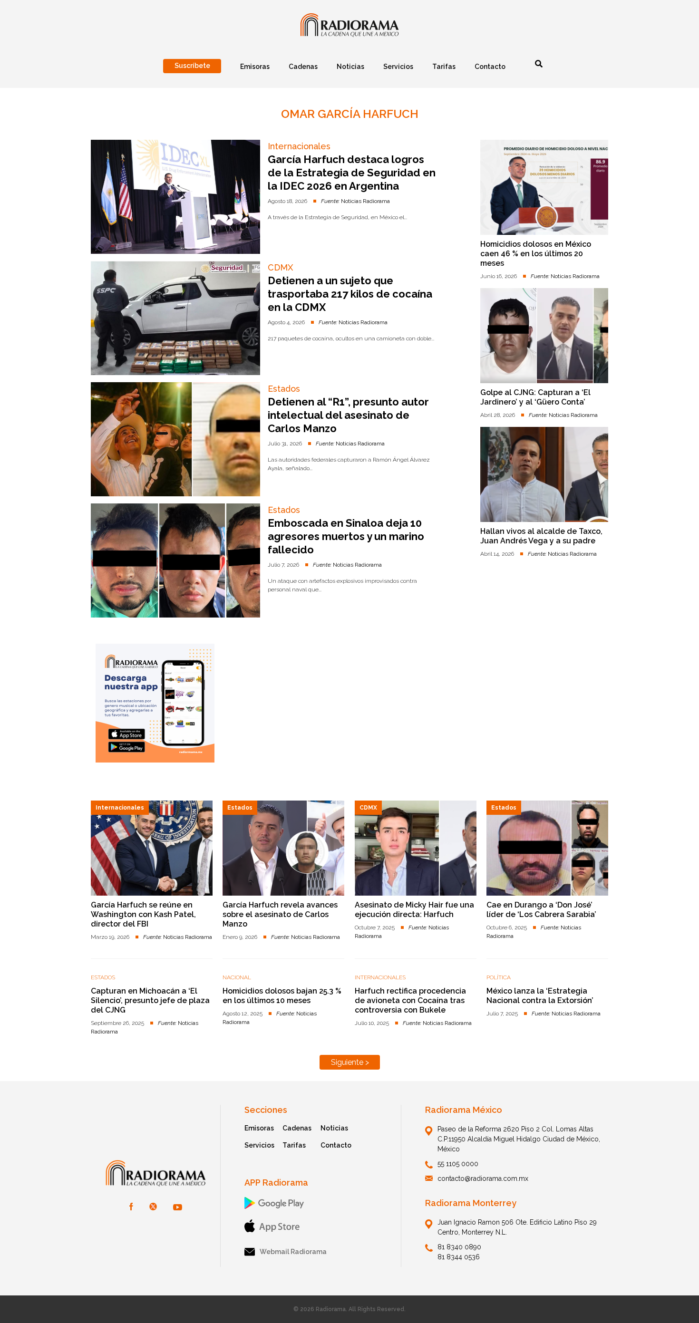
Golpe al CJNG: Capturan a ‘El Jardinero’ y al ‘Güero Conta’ (535, 397)
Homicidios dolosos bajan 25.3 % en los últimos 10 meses (282, 995)
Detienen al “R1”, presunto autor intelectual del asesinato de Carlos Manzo (348, 415)
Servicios (259, 1145)
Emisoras (259, 1128)
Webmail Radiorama (293, 1251)
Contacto (335, 1145)
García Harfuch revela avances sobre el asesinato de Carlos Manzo (280, 914)
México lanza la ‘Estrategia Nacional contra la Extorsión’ (539, 995)
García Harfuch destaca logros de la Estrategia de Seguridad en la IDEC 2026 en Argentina (352, 172)
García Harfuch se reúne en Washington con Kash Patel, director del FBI (143, 914)
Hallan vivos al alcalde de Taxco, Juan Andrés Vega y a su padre (541, 536)
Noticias (334, 1128)
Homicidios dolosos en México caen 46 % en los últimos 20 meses (535, 254)
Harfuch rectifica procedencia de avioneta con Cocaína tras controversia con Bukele (410, 1000)
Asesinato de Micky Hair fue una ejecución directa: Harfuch (414, 909)
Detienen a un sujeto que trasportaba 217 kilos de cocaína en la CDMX (350, 293)
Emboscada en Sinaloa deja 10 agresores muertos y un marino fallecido (346, 536)
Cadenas (296, 1128)
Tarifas (294, 1145)
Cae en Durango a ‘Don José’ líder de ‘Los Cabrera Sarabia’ (541, 909)
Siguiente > (350, 1062)
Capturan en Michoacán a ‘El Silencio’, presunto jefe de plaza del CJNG (150, 1000)
